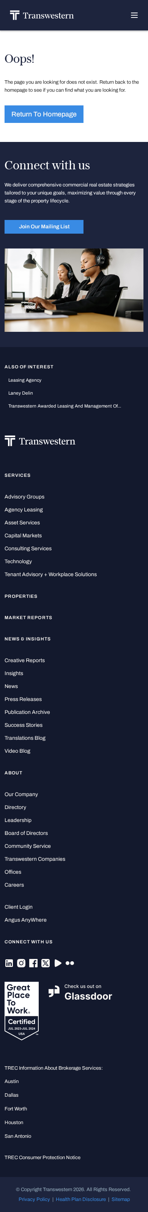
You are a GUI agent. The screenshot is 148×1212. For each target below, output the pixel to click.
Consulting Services (28, 548)
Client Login (19, 907)
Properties (21, 596)
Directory (15, 807)
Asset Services (22, 523)
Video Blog (17, 751)
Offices (13, 872)
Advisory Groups (24, 497)
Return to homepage (44, 114)
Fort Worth (16, 1109)
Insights (14, 673)
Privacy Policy (34, 1199)
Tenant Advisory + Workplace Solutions (51, 574)
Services (18, 475)
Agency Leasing (24, 510)
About (13, 773)
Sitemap (121, 1199)
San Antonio (18, 1136)
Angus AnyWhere (26, 920)
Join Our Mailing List (44, 226)
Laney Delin (20, 393)
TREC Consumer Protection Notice (42, 1157)
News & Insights (28, 639)
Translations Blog (25, 738)
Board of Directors (26, 833)
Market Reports (28, 617)
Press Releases (23, 699)
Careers (14, 885)
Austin (12, 1081)
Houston (14, 1122)
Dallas (12, 1095)
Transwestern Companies (35, 859)
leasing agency (24, 380)
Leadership (18, 820)
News (11, 686)
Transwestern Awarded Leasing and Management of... (64, 406)
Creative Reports (25, 660)
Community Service (28, 846)
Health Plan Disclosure (81, 1199)
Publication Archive (27, 712)
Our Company (21, 794)
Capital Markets (23, 535)
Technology (18, 561)
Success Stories (24, 725)
